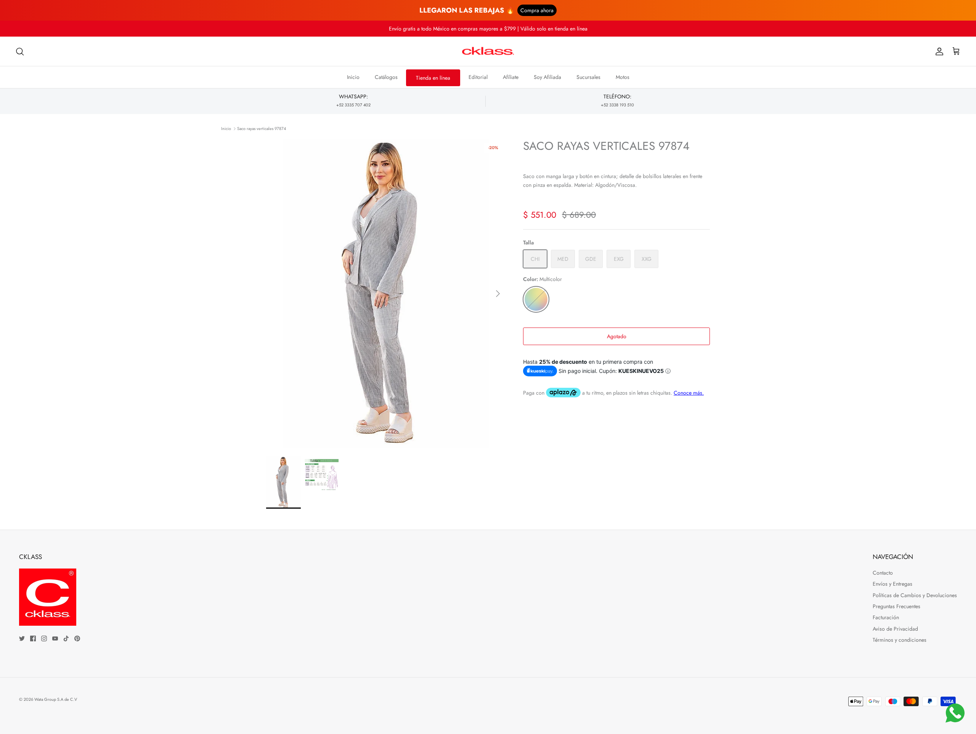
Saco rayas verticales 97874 (261, 128)
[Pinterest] (77, 638)
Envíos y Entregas (892, 584)
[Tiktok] (66, 638)
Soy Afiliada (547, 77)
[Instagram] (44, 638)
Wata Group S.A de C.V (55, 699)
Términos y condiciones (899, 640)
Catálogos (386, 77)
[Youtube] (55, 638)
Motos (622, 77)
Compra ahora (537, 10)
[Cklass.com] (488, 51)
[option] (386, 293)
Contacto (883, 573)
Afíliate (510, 77)
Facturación (886, 617)
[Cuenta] (938, 51)
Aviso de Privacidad (895, 629)
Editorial (478, 77)
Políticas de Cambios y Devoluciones (915, 595)
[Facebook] (33, 638)
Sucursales (588, 77)
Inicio (353, 77)
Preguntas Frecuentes (896, 606)
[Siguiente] (498, 293)
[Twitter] (22, 638)
